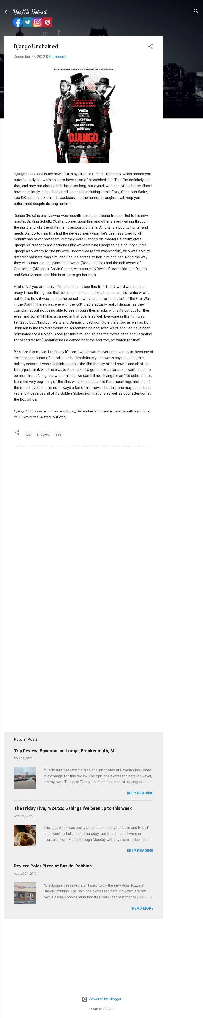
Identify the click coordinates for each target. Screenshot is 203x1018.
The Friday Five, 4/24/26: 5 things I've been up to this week (73, 808)
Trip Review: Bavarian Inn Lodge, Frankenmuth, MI (65, 750)
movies (43, 434)
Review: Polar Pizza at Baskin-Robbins (53, 865)
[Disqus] (84, 516)
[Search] (196, 11)
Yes (58, 434)
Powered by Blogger (104, 999)
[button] (150, 46)
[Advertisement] (183, 110)
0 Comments (56, 56)
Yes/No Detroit (30, 11)
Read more (142, 908)
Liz (28, 434)
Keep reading (140, 793)
